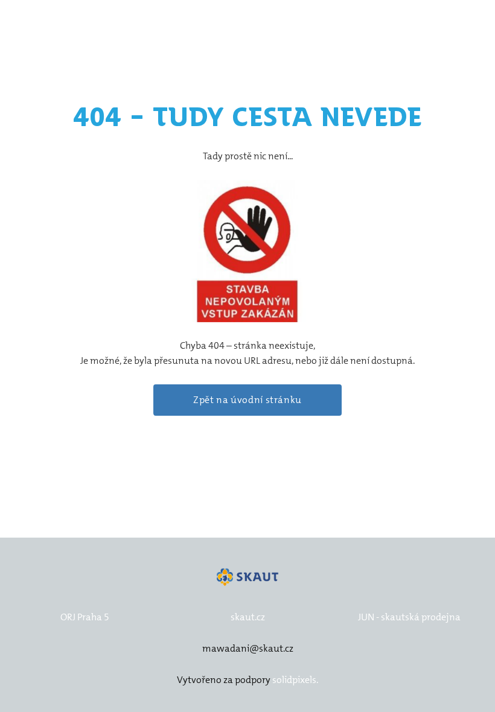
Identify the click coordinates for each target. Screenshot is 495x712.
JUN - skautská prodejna (409, 617)
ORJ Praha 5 (84, 617)
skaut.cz (248, 617)
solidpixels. (295, 679)
